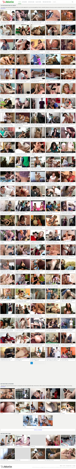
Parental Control (68, 465)
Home (19, 1)
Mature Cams (31, 1)
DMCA (61, 465)
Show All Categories (38, 429)
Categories (24, 1)
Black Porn (38, 1)
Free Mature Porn (47, 1)
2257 (64, 465)
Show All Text (3, 8)
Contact (74, 465)
